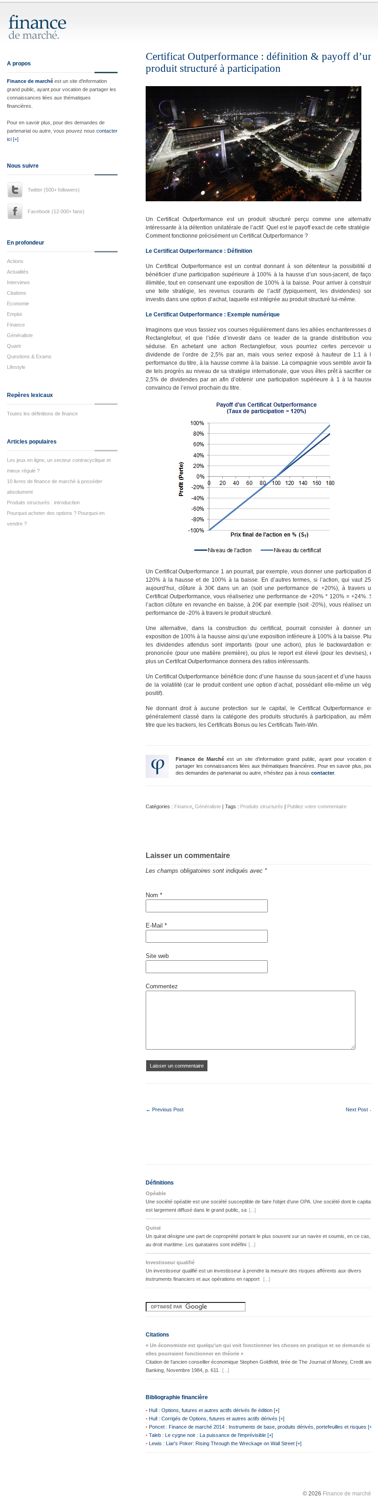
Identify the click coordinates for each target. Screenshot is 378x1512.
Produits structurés (261, 806)
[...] (252, 1210)
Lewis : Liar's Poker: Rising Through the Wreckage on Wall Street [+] (225, 1443)
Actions (15, 261)
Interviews (18, 282)
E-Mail (156, 925)
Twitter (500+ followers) (54, 190)
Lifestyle (16, 367)
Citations (16, 293)
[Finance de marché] (47, 35)
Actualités (18, 271)
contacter (322, 773)
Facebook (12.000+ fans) (56, 211)
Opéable (156, 1193)
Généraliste (20, 335)
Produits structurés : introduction (43, 502)
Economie (18, 303)
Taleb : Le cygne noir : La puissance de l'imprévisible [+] (211, 1435)
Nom (154, 895)
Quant (14, 346)
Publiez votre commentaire (317, 806)
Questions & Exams (29, 356)
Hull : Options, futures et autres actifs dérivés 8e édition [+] (214, 1410)
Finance (16, 324)
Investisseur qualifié (170, 1262)
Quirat (153, 1228)
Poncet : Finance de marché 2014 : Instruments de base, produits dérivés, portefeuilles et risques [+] (261, 1427)
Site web (157, 955)
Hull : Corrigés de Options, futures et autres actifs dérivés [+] (216, 1418)
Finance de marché (30, 81)
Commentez (162, 986)
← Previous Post (164, 1109)
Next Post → (360, 1109)
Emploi (14, 314)
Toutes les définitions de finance (42, 413)
